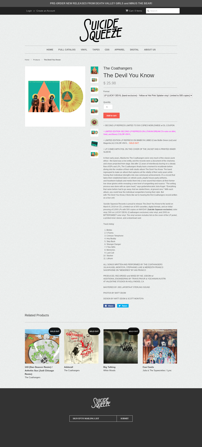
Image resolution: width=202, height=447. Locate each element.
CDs (107, 49)
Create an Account (45, 10)
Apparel (120, 49)
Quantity (106, 102)
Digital (134, 49)
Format (106, 91)
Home (50, 49)
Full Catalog (67, 49)
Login (29, 10)
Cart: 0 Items (135, 10)
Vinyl (84, 49)
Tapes (96, 49)
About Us (150, 49)
